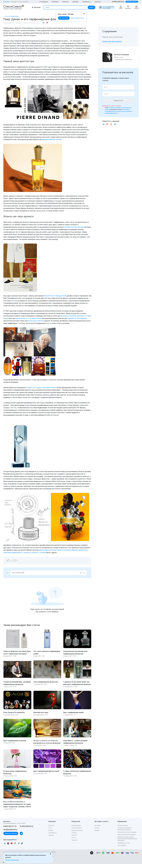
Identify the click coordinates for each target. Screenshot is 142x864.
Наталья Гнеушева (121, 54)
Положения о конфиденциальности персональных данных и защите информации (118, 111)
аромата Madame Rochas (52, 139)
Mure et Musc (44, 550)
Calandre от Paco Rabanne (77, 318)
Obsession (75, 550)
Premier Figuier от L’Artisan (61, 550)
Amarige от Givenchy (68, 316)
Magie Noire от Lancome (21, 552)
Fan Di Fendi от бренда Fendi (55, 296)
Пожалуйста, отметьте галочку (111, 106)
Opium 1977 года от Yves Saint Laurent (41, 387)
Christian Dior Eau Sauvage (74, 227)
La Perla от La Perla (38, 552)
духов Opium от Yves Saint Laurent (28, 318)
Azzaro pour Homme (35, 321)
